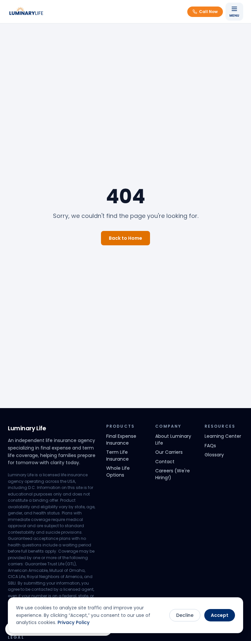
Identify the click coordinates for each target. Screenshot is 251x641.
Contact (165, 461)
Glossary (214, 454)
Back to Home (125, 238)
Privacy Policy (74, 622)
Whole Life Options (118, 471)
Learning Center (223, 436)
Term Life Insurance (117, 455)
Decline (184, 615)
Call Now (208, 11)
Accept (219, 615)
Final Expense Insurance (121, 439)
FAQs (210, 445)
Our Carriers (169, 452)
